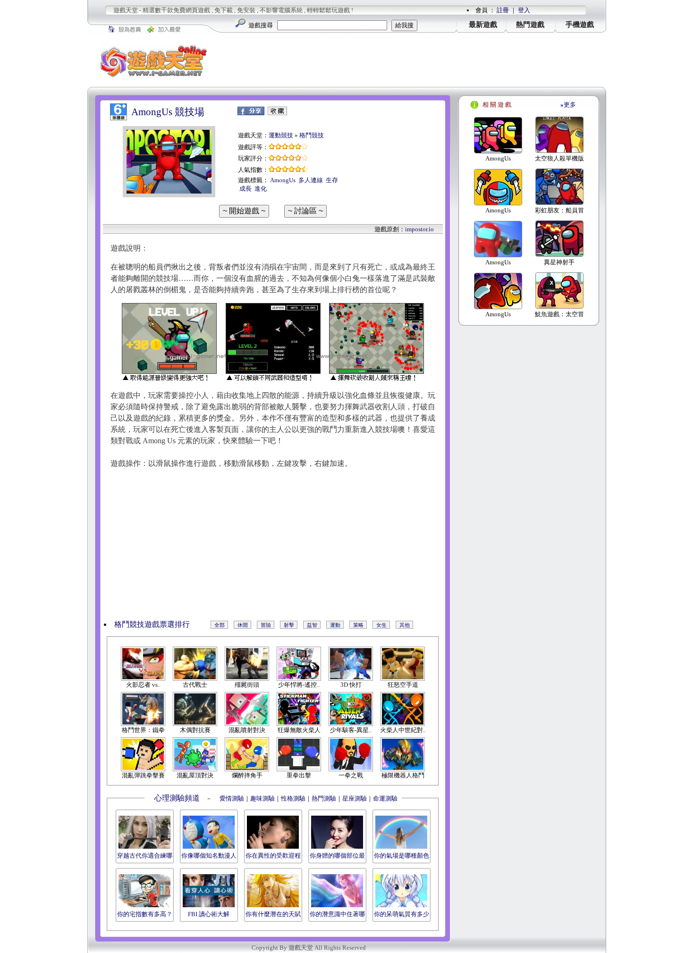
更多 (568, 104)
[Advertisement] (413, 61)
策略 (358, 625)
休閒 (242, 625)
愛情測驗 (231, 798)
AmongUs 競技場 (167, 112)
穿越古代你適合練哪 (144, 855)
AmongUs (283, 180)
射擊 (289, 625)
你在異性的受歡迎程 (273, 855)
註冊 (503, 10)
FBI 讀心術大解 (208, 914)
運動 (335, 625)
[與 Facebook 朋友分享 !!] (250, 113)
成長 (245, 188)
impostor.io (419, 229)
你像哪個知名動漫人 (209, 855)
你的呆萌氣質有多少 (401, 914)
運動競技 (281, 135)
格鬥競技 (311, 135)
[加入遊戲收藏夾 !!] (277, 113)
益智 (312, 625)
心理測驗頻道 (177, 798)
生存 (332, 180)
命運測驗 (385, 798)
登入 (524, 10)
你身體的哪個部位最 (337, 855)
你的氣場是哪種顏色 (401, 855)
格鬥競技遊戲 (137, 624)
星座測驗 (354, 798)
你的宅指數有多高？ (144, 914)
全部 (219, 625)
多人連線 (310, 180)
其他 (404, 625)
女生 (381, 625)
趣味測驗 (262, 798)
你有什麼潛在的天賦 (273, 914)
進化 (260, 188)
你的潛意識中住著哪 (337, 914)
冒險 (265, 625)
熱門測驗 (324, 798)
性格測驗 (293, 798)
